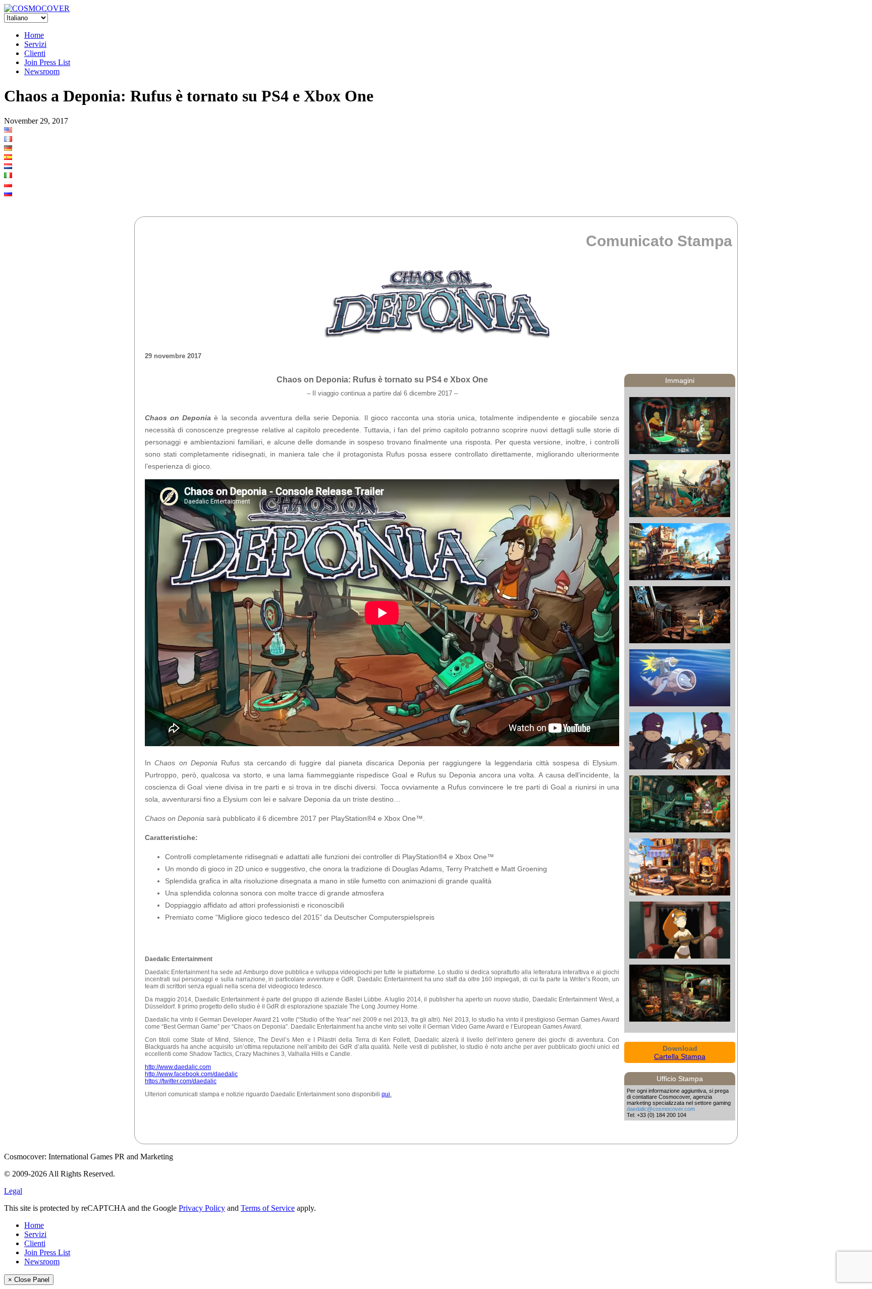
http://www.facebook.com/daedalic (191, 1074)
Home (34, 35)
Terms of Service (268, 1208)
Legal (13, 1191)
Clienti (34, 53)
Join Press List (47, 62)
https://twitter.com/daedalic (180, 1081)
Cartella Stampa (679, 1056)
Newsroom (42, 71)
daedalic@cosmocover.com (661, 1109)
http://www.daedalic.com (178, 1067)
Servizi (35, 44)
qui (386, 1094)
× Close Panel (28, 1279)
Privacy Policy (202, 1208)
